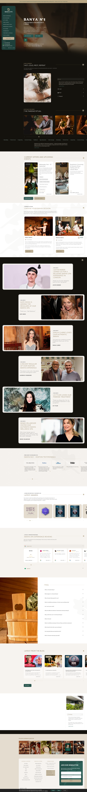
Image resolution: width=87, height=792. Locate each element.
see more (28, 685)
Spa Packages (28, 35)
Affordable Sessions (38, 779)
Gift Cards (5, 20)
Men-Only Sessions (50, 768)
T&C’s (26, 774)
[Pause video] (49, 101)
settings (46, 790)
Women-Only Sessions (50, 766)
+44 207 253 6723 (7, 42)
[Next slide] (83, 137)
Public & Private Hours (50, 764)
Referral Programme (38, 768)
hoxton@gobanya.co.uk (8, 45)
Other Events (28, 198)
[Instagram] (24, 747)
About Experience (38, 763)
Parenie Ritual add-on (43, 186)
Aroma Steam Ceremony (44, 184)
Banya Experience (7, 15)
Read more (48, 560)
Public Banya (6, 22)
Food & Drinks (6, 35)
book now (8, 38)
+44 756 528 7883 (7, 44)
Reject (59, 790)
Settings (64, 790)
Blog (26, 768)
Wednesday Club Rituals (38, 776)
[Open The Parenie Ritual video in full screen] (38, 124)
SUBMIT (71, 780)
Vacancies (26, 772)
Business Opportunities (26, 779)
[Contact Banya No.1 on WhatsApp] (25, 40)
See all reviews (28, 560)
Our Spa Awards (26, 767)
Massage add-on (42, 189)
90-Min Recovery (50, 774)
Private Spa (26, 213)
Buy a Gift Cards (38, 772)
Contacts (25, 776)
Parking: (70, 714)
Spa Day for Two (38, 781)
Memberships (6, 30)
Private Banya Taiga (7, 24)
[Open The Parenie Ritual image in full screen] (64, 124)
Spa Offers (5, 28)
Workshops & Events (7, 26)
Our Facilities (38, 765)
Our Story (26, 763)
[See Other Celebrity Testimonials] (38, 276)
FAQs (26, 770)
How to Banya (26, 765)
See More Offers (39, 198)
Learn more (61, 86)
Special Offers (38, 770)
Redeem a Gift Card (38, 774)
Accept (53, 790)
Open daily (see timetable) (34, 44)
